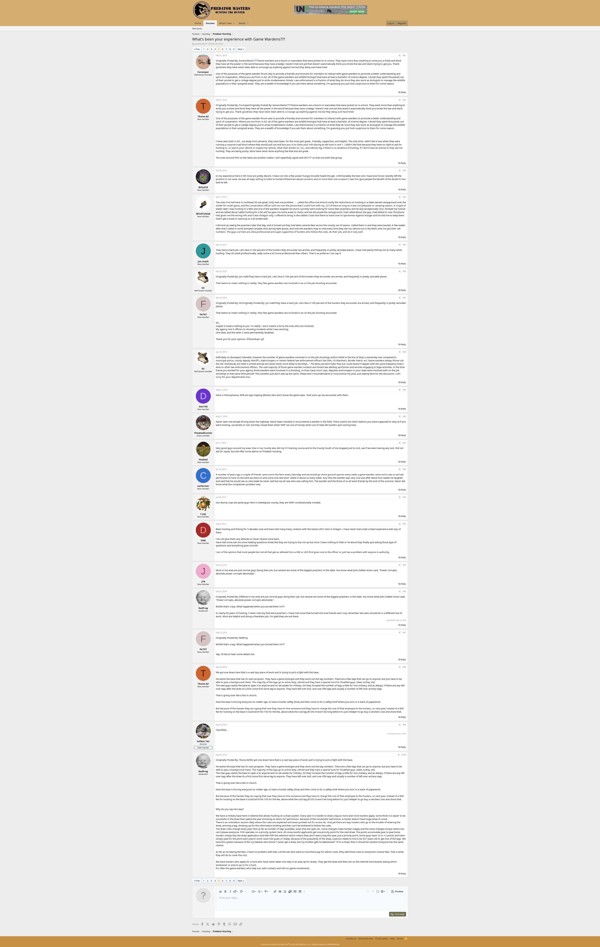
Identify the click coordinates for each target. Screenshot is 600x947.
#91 (404, 442)
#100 (404, 754)
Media (242, 23)
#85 (404, 244)
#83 (404, 170)
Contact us (351, 938)
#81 (404, 55)
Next (240, 49)
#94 (404, 523)
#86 (404, 271)
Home (198, 23)
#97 (404, 632)
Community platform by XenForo (285, 944)
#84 (404, 197)
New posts (197, 28)
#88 (404, 352)
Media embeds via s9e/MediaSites (325, 944)
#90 (404, 416)
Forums (210, 23)
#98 (404, 667)
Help (392, 938)
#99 (404, 724)
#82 (404, 100)
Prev (198, 49)
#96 (404, 591)
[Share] (400, 55)
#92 (404, 469)
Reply (403, 92)
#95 (404, 565)
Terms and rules (365, 938)
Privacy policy (381, 938)
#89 (404, 389)
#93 (404, 497)
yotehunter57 (200, 43)
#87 (404, 297)
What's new (225, 23)
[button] (234, 23)
